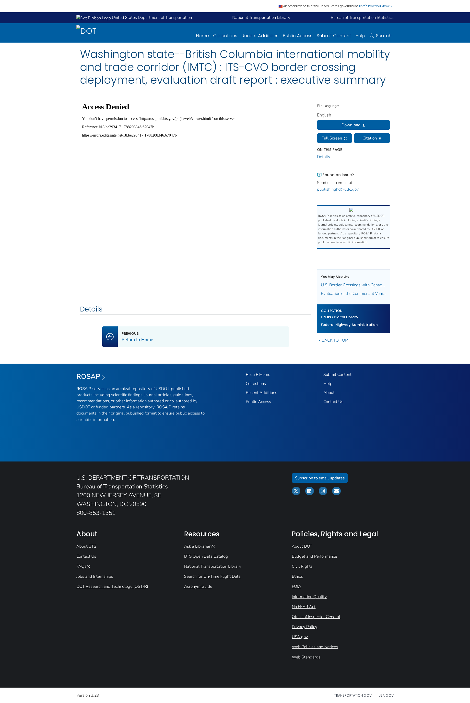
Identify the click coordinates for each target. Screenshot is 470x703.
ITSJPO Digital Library (339, 317)
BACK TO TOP (335, 340)
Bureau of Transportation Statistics (362, 17)
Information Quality (309, 596)
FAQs (81, 566)
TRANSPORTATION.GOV (353, 695)
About (329, 392)
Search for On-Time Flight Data (212, 576)
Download (351, 125)
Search (383, 36)
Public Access (297, 36)
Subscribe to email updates (320, 478)
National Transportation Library (212, 566)
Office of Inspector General (316, 617)
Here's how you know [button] (374, 6)
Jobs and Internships (94, 576)
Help (360, 36)
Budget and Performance (314, 556)
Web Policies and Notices (315, 647)
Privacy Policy (304, 627)
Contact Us (333, 401)
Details (323, 157)
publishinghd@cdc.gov (338, 189)
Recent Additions (260, 36)
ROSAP (88, 376)
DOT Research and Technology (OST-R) (112, 586)
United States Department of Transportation (151, 17)
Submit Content (334, 36)
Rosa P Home (258, 374)
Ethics (297, 576)
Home (202, 36)
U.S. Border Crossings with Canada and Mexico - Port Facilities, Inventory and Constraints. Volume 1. (353, 285)
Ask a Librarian (197, 546)
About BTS (86, 546)
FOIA (296, 586)
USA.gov (300, 637)
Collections (225, 36)
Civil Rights (302, 566)
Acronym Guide (198, 586)
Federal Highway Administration (349, 324)
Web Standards (306, 657)
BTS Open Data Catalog (206, 556)
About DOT (302, 546)
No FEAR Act (304, 607)
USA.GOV (386, 695)
